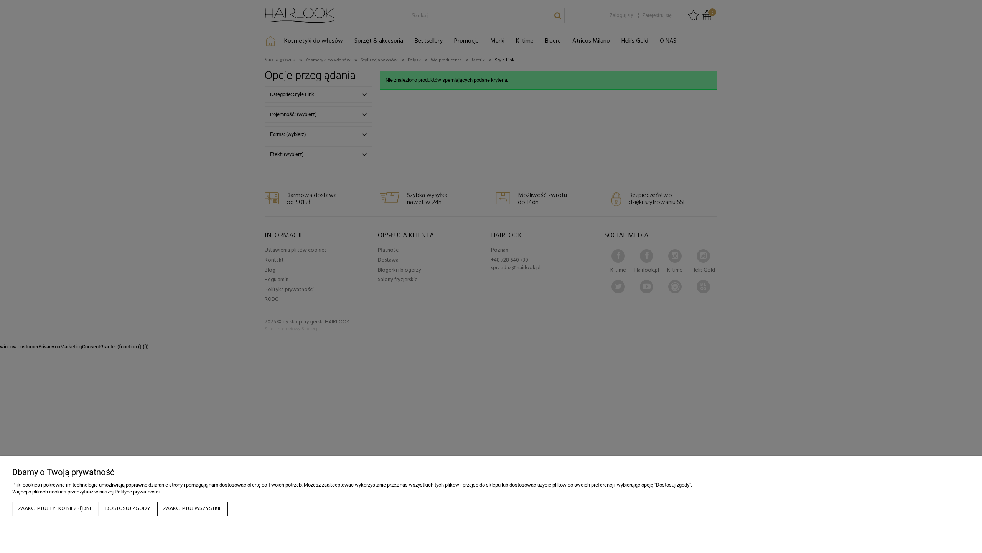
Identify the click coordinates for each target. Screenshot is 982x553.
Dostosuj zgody (127, 508)
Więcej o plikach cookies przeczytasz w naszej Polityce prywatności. (86, 492)
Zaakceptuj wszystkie (192, 508)
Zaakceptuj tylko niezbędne (55, 508)
